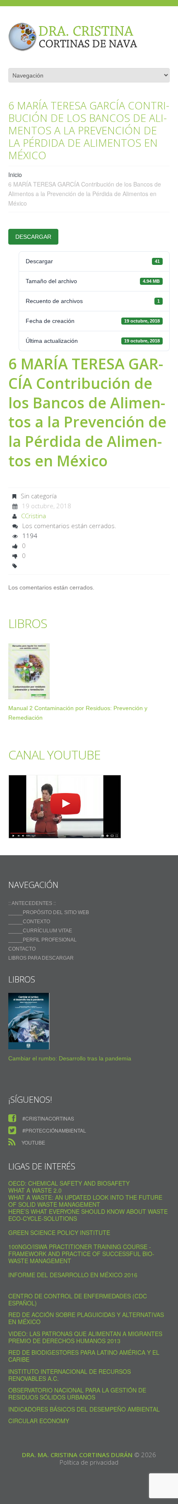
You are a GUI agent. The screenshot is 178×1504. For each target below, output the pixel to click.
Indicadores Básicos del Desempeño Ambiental (84, 1409)
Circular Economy (38, 1421)
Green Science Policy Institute (59, 1232)
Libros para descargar (41, 958)
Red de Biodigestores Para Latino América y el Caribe (83, 1355)
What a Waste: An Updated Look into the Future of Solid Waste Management (85, 1200)
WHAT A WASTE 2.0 (35, 1190)
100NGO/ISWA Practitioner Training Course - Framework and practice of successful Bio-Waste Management (81, 1253)
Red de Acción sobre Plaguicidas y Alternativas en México (86, 1318)
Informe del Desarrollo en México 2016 (72, 1275)
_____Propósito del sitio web (48, 912)
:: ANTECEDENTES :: (32, 903)
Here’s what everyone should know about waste (88, 1211)
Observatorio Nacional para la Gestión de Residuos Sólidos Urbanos (77, 1393)
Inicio (15, 174)
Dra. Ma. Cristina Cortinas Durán (77, 1455)
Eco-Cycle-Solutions (42, 1218)
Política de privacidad (89, 1462)
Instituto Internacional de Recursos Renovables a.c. (69, 1375)
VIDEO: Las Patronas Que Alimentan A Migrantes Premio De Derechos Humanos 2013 (85, 1337)
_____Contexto (29, 921)
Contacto (22, 949)
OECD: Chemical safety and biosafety (69, 1183)
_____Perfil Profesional (42, 940)
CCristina (33, 516)
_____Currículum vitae (40, 931)
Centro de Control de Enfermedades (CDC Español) (77, 1299)
